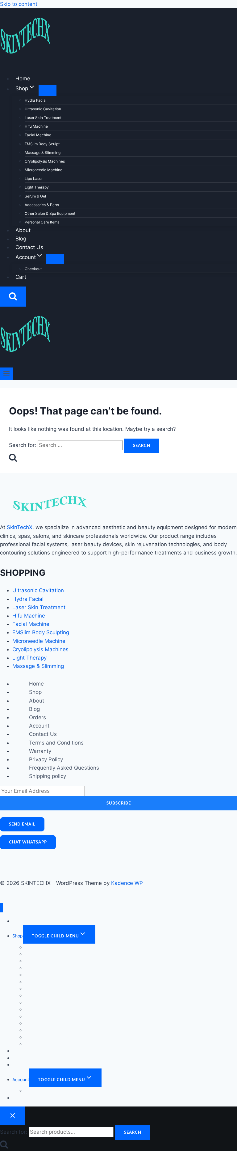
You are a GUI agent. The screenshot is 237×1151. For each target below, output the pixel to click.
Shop (35, 692)
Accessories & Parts (42, 204)
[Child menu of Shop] (47, 90)
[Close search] (12, 1115)
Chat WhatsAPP (28, 842)
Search (132, 1132)
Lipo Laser (34, 178)
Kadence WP (127, 883)
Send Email (22, 824)
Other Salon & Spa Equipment (50, 213)
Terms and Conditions (56, 743)
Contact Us (29, 247)
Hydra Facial (36, 100)
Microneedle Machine (43, 170)
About (23, 230)
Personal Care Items (42, 222)
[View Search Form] (13, 297)
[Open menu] (6, 373)
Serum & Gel (35, 196)
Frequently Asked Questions (64, 768)
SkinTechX (19, 527)
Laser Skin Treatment (43, 117)
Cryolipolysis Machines (45, 161)
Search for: (13, 1132)
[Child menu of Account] (55, 259)
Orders (37, 717)
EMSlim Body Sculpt (42, 144)
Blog (20, 239)
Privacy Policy (46, 759)
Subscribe (118, 803)
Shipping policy (47, 776)
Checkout (33, 268)
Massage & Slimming (42, 152)
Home (22, 78)
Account (39, 726)
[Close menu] (1, 908)
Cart (20, 277)
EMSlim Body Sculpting (40, 632)
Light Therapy (37, 187)
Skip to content (18, 4)
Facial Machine (38, 135)
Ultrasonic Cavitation (43, 109)
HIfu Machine (36, 126)
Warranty (40, 751)
